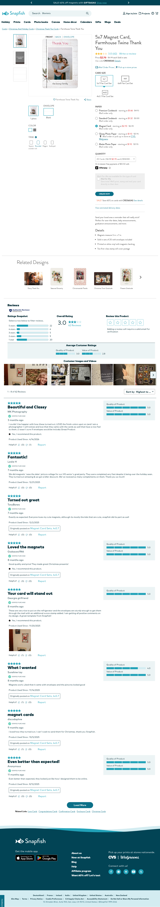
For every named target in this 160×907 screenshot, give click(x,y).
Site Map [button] (15, 899)
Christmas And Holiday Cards (21, 29)
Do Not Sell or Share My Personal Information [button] (130, 899)
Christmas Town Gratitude (103, 288)
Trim (31, 137)
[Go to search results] (87, 13)
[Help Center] (153, 13)
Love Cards (32, 811)
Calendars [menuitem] (86, 22)
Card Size (100, 73)
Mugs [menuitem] (108, 22)
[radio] (30, 130)
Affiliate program (81, 870)
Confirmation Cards (67, 811)
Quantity (100, 154)
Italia (67, 895)
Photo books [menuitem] (41, 22)
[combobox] (59, 13)
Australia (109, 895)
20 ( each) (117, 159)
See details (138, 200)
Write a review (127, 53)
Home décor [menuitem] (70, 22)
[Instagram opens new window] (120, 870)
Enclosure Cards (83, 811)
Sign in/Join (131, 13)
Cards (4, 29)
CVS (133, 136)
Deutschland (38, 895)
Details (118, 60)
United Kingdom (80, 895)
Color (32, 125)
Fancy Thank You (33, 288)
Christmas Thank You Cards (47, 29)
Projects (146, 13)
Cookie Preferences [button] (54, 899)
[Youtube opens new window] (134, 870)
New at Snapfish (81, 857)
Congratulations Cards (48, 811)
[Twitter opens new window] (142, 870)
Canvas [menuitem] (56, 22)
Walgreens (103, 139)
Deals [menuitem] (117, 22)
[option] (20, 41)
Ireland (59, 895)
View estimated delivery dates (107, 207)
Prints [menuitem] (17, 22)
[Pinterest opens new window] (127, 870)
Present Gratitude (126, 288)
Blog (74, 861)
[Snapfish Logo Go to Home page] (13, 13)
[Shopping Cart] (156, 13)
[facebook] (112, 870)
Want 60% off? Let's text (86, 875)
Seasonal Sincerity (57, 288)
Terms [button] (24, 899)
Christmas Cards (99, 811)
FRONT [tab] (49, 37)
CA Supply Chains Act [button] (74, 899)
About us (77, 853)
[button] (54, 99)
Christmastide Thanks (80, 288)
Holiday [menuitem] (6, 22)
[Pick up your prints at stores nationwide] (112, 857)
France (50, 895)
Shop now (100, 2)
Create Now (104, 194)
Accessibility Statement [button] (97, 899)
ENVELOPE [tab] (69, 37)
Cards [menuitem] (27, 22)
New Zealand (121, 895)
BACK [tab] (58, 37)
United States (96, 895)
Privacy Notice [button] (36, 899)
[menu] (87, 99)
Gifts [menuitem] (98, 22)
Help (74, 866)
